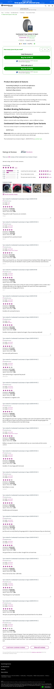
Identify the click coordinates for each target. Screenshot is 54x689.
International (3, 676)
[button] (45, 5)
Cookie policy (23, 675)
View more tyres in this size (10, 14)
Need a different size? (31, 35)
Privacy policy (29, 675)
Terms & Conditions (15, 675)
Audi (9, 203)
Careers (9, 676)
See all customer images (11, 194)
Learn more (36, 60)
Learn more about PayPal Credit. (6, 686)
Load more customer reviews (15, 647)
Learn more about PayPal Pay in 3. (18, 686)
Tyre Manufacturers (5, 666)
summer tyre (38, 139)
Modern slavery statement (39, 675)
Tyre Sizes (3, 669)
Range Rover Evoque (13, 250)
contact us (34, 652)
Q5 (8, 204)
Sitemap (47, 675)
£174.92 (30, 69)
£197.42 (30, 57)
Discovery (10, 227)
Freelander (10, 388)
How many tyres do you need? (13, 49)
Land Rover (10, 226)
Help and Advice (4, 672)
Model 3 (10, 322)
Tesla (9, 321)
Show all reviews (39, 647)
